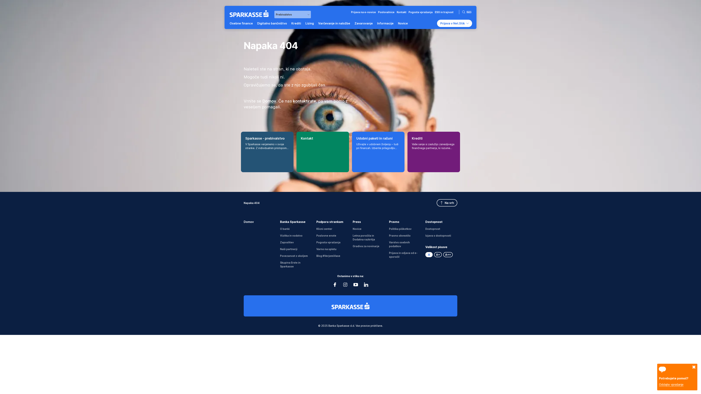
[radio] (429, 254)
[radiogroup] (441, 254)
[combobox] (292, 14)
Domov (249, 222)
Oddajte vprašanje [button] (671, 384)
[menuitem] (241, 23)
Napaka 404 (252, 202)
